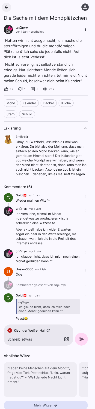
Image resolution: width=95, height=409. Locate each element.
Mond (10, 103)
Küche (66, 103)
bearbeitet (37, 31)
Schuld (27, 114)
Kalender (29, 103)
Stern (10, 114)
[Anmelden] (85, 7)
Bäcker (48, 103)
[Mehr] (85, 29)
